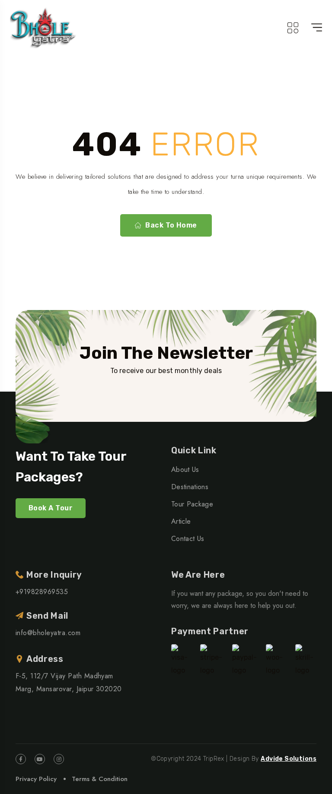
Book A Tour (51, 508)
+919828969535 (42, 592)
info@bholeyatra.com (48, 633)
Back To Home (171, 225)
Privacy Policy (36, 779)
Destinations (189, 487)
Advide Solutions (288, 758)
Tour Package (192, 504)
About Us (185, 470)
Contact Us (187, 539)
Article (181, 521)
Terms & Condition (100, 779)
